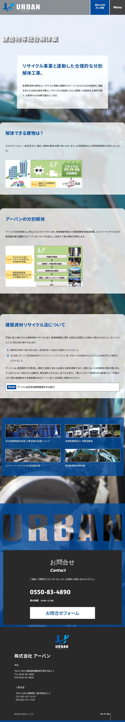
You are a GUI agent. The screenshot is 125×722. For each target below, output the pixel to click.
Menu (117, 7)
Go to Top (105, 714)
